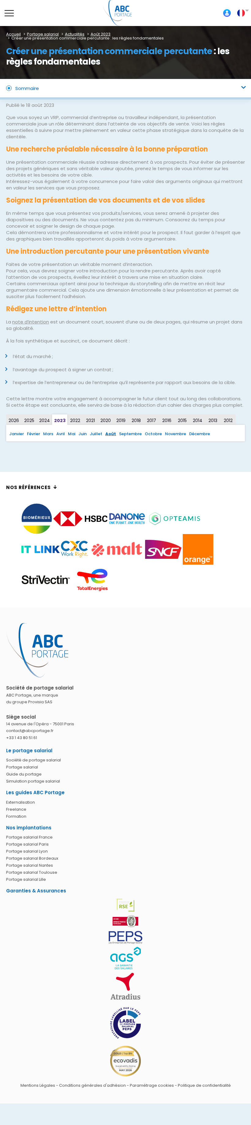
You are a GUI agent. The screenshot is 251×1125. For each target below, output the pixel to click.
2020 (105, 420)
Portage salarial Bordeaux (32, 858)
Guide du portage (24, 774)
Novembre (175, 434)
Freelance (16, 809)
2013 (212, 420)
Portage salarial (22, 767)
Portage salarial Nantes (29, 865)
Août (110, 434)
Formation (16, 816)
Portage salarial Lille (26, 879)
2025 (29, 420)
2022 (75, 420)
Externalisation (20, 802)
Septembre (130, 434)
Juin (82, 434)
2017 (151, 420)
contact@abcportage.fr (30, 731)
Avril (60, 434)
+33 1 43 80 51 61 (21, 738)
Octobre (153, 434)
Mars (48, 434)
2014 (197, 420)
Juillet (96, 434)
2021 (90, 420)
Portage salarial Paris (27, 844)
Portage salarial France (29, 837)
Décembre (199, 434)
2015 (182, 420)
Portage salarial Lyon (27, 851)
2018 (136, 420)
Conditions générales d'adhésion (92, 1085)
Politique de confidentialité (204, 1085)
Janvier (16, 434)
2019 (121, 420)
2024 (44, 420)
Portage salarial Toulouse (31, 872)
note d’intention (30, 322)
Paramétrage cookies (152, 1085)
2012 (228, 420)
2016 (166, 420)
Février (33, 434)
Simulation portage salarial (33, 781)
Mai (71, 434)
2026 (14, 420)
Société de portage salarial (33, 760)
